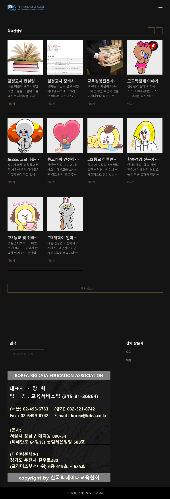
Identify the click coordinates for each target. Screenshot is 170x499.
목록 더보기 (87, 288)
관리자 (99, 493)
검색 (39, 354)
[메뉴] (160, 7)
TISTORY (86, 493)
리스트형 (159, 30)
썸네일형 (151, 30)
